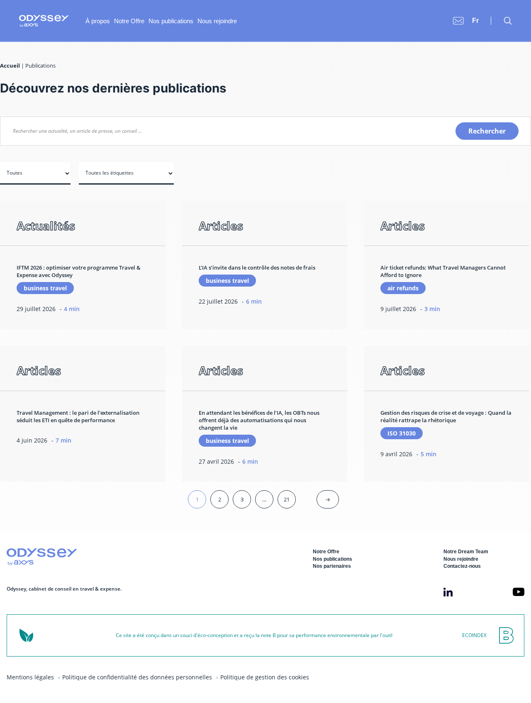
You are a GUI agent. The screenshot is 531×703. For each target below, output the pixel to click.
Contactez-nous (462, 566)
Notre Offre (129, 20)
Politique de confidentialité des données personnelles (137, 677)
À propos (97, 20)
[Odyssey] (44, 20)
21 (287, 499)
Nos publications (171, 20)
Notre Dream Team (465, 552)
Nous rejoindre (217, 20)
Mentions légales (30, 677)
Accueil (10, 65)
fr (475, 20)
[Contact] (458, 21)
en (476, 12)
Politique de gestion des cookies (264, 677)
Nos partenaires (332, 566)
